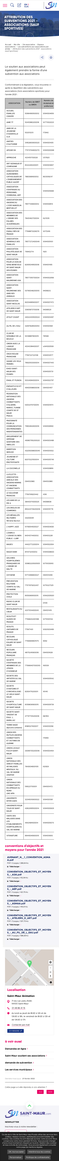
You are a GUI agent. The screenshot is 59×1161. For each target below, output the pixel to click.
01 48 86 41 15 (18, 1008)
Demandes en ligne (15, 1048)
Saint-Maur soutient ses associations (25, 1055)
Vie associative (28, 44)
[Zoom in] (50, 968)
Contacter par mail (21, 1024)
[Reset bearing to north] (50, 976)
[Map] (29, 967)
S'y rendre (14, 1031)
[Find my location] (50, 962)
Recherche (12, 8)
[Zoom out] (50, 972)
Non (50, 1092)
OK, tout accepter (16, 1152)
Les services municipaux (18, 1069)
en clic (26, 5)
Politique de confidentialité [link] (37, 1157)
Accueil (8, 44)
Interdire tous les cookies (39, 1152)
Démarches (19, 8)
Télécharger (14, 866)
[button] (51, 57)
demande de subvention (18, 1062)
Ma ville (17, 44)
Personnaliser (15, 1157)
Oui (40, 1092)
